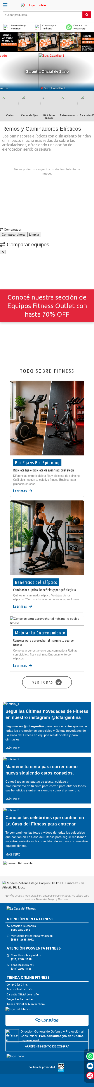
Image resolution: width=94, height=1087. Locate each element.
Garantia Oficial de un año (23, 994)
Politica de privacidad (42, 1067)
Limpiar (34, 234)
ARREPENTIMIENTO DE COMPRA (47, 1046)
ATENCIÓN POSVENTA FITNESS (34, 948)
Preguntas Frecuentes (20, 999)
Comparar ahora (13, 234)
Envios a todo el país (19, 989)
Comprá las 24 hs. (17, 984)
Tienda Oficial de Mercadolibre (26, 1004)
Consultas (50, 1020)
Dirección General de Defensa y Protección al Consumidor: (52, 1036)
